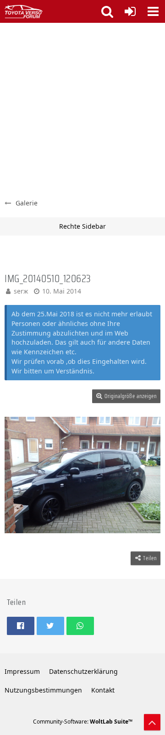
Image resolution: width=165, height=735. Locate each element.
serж (21, 291)
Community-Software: (82, 721)
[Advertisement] (82, 109)
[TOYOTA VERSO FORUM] (23, 11)
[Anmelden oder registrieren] (130, 11)
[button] (153, 11)
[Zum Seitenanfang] (152, 722)
